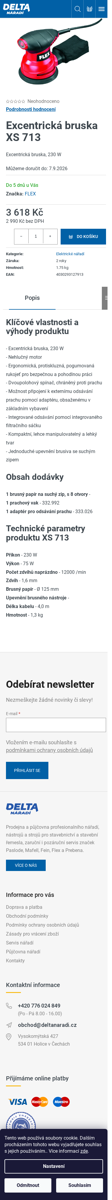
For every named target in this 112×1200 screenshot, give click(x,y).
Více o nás (26, 865)
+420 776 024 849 (39, 1005)
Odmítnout (28, 1185)
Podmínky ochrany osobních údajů (42, 925)
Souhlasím (79, 1185)
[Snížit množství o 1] (21, 236)
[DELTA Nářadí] (22, 808)
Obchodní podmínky (27, 916)
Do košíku (87, 236)
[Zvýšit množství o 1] (50, 236)
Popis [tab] (32, 297)
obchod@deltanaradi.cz (47, 1025)
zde (84, 1151)
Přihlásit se (27, 770)
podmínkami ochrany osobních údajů (49, 750)
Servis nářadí (19, 943)
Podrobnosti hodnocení (31, 109)
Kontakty (15, 961)
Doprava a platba (24, 907)
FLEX (30, 194)
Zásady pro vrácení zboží (32, 934)
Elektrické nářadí (70, 254)
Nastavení (54, 1166)
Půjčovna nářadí (23, 952)
